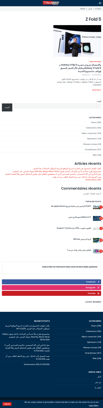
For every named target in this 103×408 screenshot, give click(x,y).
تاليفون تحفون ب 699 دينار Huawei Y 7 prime (74, 228)
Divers (93, 122)
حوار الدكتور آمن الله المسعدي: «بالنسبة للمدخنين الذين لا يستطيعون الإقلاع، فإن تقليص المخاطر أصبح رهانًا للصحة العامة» (53, 174)
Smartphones (95, 62)
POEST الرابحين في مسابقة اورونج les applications (71, 206)
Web (94, 155)
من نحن (98, 382)
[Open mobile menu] (100, 3)
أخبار (99, 377)
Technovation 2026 (93, 180)
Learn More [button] (93, 405)
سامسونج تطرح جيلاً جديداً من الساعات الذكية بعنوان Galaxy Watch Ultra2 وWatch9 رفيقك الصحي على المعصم (57, 171)
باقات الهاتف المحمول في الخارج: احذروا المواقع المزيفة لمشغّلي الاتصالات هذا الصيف (67, 168)
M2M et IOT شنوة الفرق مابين (79, 217)
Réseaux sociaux (90, 144)
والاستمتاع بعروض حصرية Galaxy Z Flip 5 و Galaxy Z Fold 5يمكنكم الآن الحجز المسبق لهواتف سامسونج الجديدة (80, 68)
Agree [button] (7, 404)
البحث (99, 101)
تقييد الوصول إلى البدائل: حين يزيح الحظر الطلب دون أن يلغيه (77, 177)
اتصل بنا (98, 388)
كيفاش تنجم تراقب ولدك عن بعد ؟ (79, 250)
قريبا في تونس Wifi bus (82, 239)
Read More (96, 90)
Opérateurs (91, 139)
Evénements (91, 128)
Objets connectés (89, 133)
